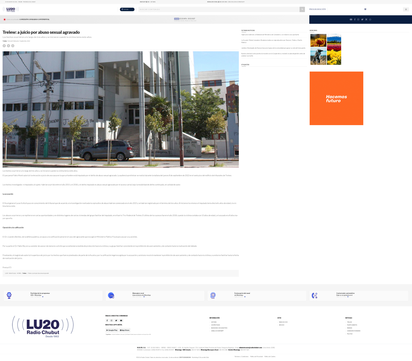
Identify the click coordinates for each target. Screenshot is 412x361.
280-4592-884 (217, 2)
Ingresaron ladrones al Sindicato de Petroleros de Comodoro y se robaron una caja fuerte (270, 34)
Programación (317, 9)
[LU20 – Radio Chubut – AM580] (11, 9)
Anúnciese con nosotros (219, 328)
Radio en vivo (283, 322)
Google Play (112, 330)
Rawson (349, 328)
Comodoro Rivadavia (353, 331)
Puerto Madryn (352, 325)
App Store (125, 330)
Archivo (281, 325)
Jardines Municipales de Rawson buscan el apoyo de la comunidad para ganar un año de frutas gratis (273, 48)
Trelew (5, 41)
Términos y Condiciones (242, 356)
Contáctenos (215, 325)
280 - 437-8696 (147, 2)
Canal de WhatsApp (217, 331)
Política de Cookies (270, 356)
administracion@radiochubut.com (250, 347)
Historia (213, 322)
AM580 (128, 9)
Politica (349, 334)
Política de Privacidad (256, 356)
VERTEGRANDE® (185, 357)
